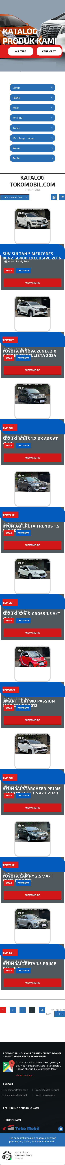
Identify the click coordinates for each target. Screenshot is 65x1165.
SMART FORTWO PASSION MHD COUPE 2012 (29, 703)
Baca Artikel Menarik (16, 1095)
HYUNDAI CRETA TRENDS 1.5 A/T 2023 (31, 528)
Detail (8, 270)
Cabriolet (49, 51)
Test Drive (23, 270)
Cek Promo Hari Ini (45, 1095)
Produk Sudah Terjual (47, 1090)
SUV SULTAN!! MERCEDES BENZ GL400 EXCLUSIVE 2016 (32, 255)
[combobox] (32, 87)
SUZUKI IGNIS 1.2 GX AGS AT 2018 (30, 440)
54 (42, 1010)
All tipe (20, 51)
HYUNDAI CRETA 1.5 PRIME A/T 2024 (29, 965)
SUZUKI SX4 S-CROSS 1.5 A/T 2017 (31, 615)
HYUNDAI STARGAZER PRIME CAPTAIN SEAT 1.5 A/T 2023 (32, 790)
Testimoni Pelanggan (16, 1090)
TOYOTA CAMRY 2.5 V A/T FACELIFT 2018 (28, 878)
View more (32, 282)
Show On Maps (24, 1075)
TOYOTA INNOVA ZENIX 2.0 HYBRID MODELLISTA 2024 (30, 353)
